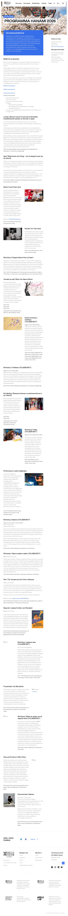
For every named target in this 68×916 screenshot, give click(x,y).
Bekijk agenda (38, 860)
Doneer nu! (34, 691)
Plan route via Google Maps (57, 46)
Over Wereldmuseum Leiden (9, 862)
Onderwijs (43, 3)
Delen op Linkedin (21, 839)
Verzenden (63, 863)
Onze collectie (6, 860)
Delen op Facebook (25, 839)
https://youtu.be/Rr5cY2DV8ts (20, 598)
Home (5, 7)
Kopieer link (33, 839)
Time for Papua (38, 857)
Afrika (36, 855)
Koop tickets (22, 857)
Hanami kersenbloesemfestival (17, 7)
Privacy (21, 862)
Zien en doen (18, 3)
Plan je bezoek (26, 3)
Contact (21, 855)
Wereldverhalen (36, 3)
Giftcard (5, 865)
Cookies (21, 860)
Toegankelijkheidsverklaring (25, 865)
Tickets (50, 3)
